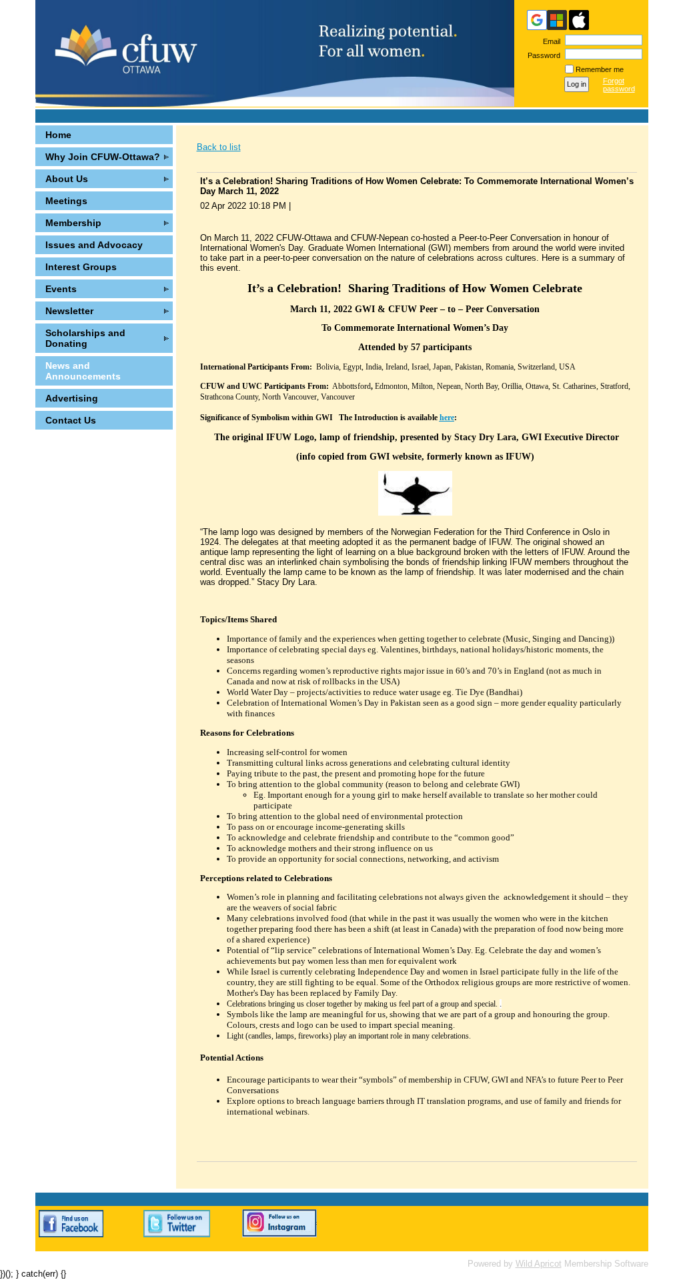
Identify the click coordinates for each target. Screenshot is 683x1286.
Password (541, 55)
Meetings (66, 200)
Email (549, 41)
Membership (73, 222)
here (447, 417)
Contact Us (70, 420)
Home (58, 134)
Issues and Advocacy (94, 244)
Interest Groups (81, 266)
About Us (66, 178)
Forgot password (619, 85)
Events (61, 288)
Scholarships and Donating (85, 338)
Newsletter (69, 310)
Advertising (71, 398)
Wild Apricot (539, 1264)
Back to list (219, 147)
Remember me (600, 69)
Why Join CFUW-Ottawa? (102, 156)
